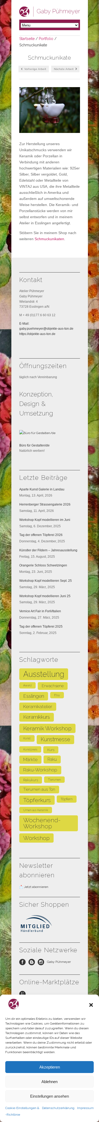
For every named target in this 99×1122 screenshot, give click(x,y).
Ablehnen (49, 1081)
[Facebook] (24, 963)
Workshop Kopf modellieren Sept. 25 (45, 581)
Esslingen (33, 696)
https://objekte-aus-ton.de (37, 334)
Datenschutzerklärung (58, 1108)
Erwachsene (53, 685)
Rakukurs (30, 780)
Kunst (27, 738)
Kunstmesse (55, 739)
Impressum (85, 1108)
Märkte (30, 759)
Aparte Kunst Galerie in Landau (41, 489)
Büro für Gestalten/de (34, 445)
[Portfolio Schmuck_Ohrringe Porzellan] (49, 110)
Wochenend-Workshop (42, 823)
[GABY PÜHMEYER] (49, 14)
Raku (52, 759)
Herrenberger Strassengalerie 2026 (44, 504)
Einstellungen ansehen (49, 1096)
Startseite (27, 39)
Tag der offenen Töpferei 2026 (41, 535)
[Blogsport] (33, 963)
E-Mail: (24, 323)
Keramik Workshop (47, 728)
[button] (91, 1005)
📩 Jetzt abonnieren (33, 887)
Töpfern (67, 799)
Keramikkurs (36, 717)
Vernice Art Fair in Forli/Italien (40, 611)
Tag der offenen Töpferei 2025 (41, 626)
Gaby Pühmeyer (59, 962)
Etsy (57, 695)
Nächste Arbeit (64, 69)
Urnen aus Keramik (35, 810)
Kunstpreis (30, 749)
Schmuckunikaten (49, 239)
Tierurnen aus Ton (39, 789)
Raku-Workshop (40, 769)
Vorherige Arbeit (34, 69)
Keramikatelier (37, 706)
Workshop (36, 838)
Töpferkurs (37, 800)
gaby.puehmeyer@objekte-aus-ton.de (46, 328)
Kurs (50, 750)
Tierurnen (54, 779)
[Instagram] (42, 963)
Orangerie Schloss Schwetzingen (43, 565)
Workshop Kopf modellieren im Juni (44, 520)
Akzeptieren (49, 1067)
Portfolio (46, 39)
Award (27, 685)
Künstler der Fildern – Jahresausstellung (48, 550)
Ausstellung (43, 674)
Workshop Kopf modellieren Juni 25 (44, 596)
